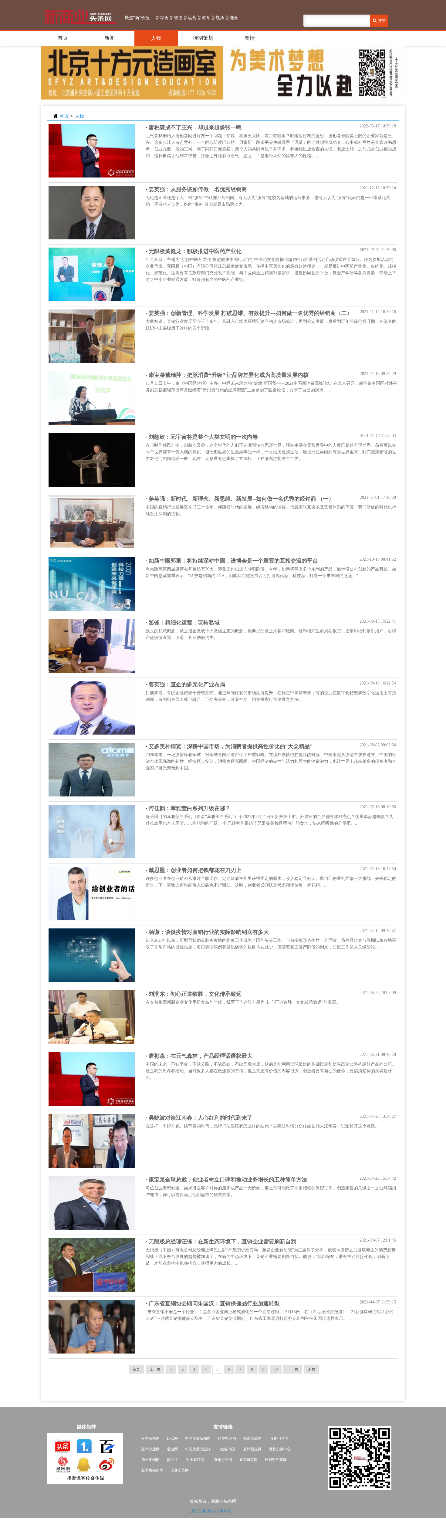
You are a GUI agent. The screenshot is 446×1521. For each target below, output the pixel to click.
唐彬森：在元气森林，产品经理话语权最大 (200, 1056)
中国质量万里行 (198, 1449)
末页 (311, 1369)
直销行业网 (223, 1460)
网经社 (172, 1460)
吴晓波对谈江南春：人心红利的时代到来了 (200, 1118)
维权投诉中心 (280, 1449)
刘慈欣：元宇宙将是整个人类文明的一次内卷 (203, 437)
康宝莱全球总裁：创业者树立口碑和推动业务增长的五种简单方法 (228, 1180)
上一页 (155, 1369)
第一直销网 (150, 1460)
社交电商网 (227, 1438)
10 (276, 1369)
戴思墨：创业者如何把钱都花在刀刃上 (195, 870)
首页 (63, 38)
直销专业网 (150, 1449)
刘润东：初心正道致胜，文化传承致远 (195, 994)
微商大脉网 (252, 1438)
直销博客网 (248, 1460)
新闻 (109, 38)
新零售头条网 (152, 1470)
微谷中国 (227, 1449)
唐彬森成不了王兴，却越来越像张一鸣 (195, 127)
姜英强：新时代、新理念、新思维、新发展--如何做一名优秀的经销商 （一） (241, 499)
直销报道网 (252, 1449)
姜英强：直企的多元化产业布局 (187, 684)
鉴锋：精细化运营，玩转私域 (184, 623)
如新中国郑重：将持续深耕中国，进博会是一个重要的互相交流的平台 (233, 561)
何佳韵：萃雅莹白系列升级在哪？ (190, 808)
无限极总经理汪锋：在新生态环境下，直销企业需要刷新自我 (222, 1242)
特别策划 (203, 38)
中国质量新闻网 (198, 1438)
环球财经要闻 (276, 1460)
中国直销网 (194, 1460)
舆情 (250, 38)
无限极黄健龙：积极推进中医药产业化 (195, 251)
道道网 (172, 1449)
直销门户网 (279, 1438)
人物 (156, 38)
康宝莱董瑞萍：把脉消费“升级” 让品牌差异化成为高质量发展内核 (229, 375)
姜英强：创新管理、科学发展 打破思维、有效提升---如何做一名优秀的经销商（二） (250, 313)
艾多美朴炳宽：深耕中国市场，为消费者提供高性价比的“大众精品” (231, 746)
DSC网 (172, 1438)
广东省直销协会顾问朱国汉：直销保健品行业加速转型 (214, 1303)
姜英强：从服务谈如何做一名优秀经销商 (198, 189)
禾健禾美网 (180, 1470)
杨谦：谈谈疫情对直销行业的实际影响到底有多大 (209, 932)
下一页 (292, 1369)
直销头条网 (150, 1438)
